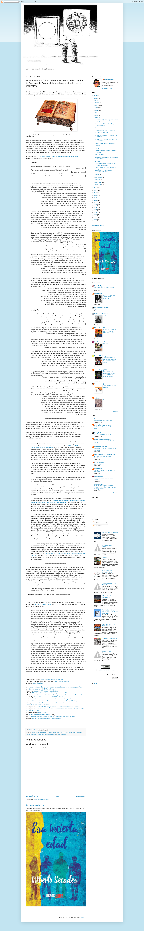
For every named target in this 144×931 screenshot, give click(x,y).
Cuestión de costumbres (102, 132)
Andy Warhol (52, 732)
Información (33, 734)
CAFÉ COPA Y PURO (100, 447)
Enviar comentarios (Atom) (41, 799)
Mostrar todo (115, 411)
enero (97, 100)
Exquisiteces (98, 293)
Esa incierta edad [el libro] (35, 805)
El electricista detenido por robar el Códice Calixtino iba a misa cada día (57, 707)
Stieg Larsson (52, 734)
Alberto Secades (109, 79)
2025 (95, 217)
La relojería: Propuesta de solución (105, 143)
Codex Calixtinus (37, 683)
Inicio (57, 796)
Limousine (98, 146)
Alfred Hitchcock (44, 732)
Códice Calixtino (42, 713)
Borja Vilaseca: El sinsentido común (107, 571)
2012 (95, 98)
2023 (95, 212)
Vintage (97, 117)
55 (95, 309)
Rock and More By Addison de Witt (104, 455)
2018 (95, 200)
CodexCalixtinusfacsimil (62, 681)
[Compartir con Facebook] (45, 730)
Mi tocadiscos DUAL (100, 328)
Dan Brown (68, 732)
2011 (95, 95)
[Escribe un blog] (41, 730)
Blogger (82, 917)
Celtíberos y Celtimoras (101, 314)
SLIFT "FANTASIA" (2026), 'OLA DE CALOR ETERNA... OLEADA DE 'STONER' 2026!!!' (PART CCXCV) (105, 487)
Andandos (97, 398)
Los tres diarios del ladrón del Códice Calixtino (46, 718)
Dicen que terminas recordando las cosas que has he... (105, 164)
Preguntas (46, 734)
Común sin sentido (99, 342)
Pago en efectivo (100, 128)
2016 (95, 195)
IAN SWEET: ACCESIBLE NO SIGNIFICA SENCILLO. (109, 297)
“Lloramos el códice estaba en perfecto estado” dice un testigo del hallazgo (55, 701)
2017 (95, 197)
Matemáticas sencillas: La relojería (105, 130)
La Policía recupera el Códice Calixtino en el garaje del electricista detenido (52, 716)
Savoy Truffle (98, 433)
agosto (97, 174)
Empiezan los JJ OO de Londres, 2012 (106, 167)
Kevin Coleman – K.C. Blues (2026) (103, 420)
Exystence (97, 419)
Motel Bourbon (98, 476)
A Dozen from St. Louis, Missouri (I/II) (109, 596)
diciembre (98, 184)
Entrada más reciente (32, 796)
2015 (95, 192)
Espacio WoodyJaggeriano (102, 356)
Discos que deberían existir (102, 439)
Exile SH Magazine (99, 286)
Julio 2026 (105, 343)
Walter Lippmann (61, 734)
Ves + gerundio (99, 154)
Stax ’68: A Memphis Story (109, 638)
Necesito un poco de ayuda (110, 532)
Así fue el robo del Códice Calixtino (39, 715)
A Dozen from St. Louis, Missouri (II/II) (109, 625)
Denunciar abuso (98, 225)
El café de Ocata (99, 462)
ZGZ (104, 399)
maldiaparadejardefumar (101, 307)
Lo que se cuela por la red (43, 604)
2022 (95, 210)
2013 (95, 188)
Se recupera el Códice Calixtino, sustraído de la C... (104, 124)
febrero (97, 103)
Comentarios (98, 525)
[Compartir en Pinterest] (47, 730)
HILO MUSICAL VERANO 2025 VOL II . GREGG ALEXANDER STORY (109, 331)
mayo (97, 110)
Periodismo (40, 734)
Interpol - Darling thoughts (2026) (102, 434)
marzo (97, 105)
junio (97, 113)
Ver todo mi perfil (107, 88)
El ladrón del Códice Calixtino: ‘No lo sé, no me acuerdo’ (49, 693)
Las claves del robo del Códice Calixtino (41, 689)
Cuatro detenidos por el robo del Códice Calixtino (49, 697)
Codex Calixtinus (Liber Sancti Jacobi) (52, 679)
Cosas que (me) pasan (101, 384)
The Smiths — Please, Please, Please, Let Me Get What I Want (110, 611)
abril (96, 108)
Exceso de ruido (107, 651)
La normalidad (97, 464)
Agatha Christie (36, 732)
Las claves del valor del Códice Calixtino (46, 691)
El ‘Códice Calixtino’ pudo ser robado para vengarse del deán (58, 156)
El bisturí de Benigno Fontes (102, 425)
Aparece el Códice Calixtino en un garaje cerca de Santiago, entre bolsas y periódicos (55, 687)
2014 (95, 190)
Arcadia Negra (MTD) (100, 370)
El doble (97, 161)
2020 (95, 205)
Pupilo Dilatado (98, 484)
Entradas (97, 522)
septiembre (98, 177)
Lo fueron (105, 315)
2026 (95, 220)
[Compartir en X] (43, 730)
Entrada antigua (80, 796)
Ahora (97, 148)
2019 (95, 202)
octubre (97, 179)
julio (96, 115)
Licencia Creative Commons (108, 670)
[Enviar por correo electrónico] (39, 730)
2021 (95, 207)
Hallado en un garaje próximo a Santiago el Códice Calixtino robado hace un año (58, 695)
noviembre (98, 182)
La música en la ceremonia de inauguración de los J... (103, 170)
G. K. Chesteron (75, 732)
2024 (95, 215)
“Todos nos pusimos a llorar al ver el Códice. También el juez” (51, 699)
